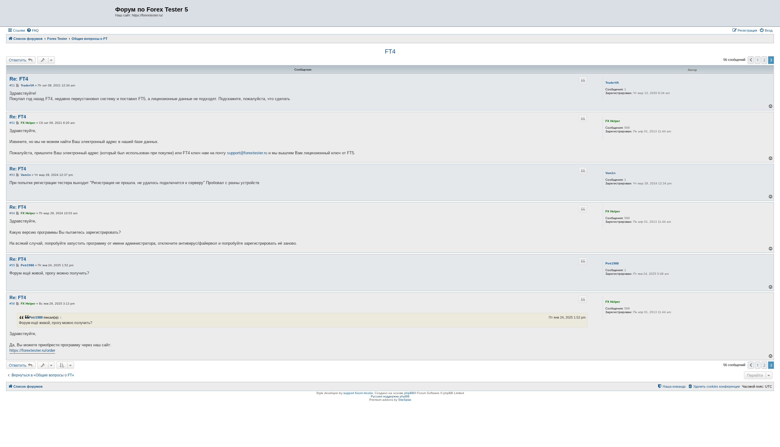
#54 (12, 213)
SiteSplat (404, 399)
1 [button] (758, 60)
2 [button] (764, 60)
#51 (12, 85)
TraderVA (612, 82)
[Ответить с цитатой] (583, 80)
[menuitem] (33, 30)
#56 (12, 303)
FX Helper (612, 121)
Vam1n (610, 173)
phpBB (409, 393)
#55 (12, 265)
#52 (12, 122)
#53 (12, 174)
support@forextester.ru (247, 153)
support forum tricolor (358, 393)
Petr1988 (612, 263)
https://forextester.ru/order (32, 350)
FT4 (390, 51)
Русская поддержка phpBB (390, 396)
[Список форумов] (61, 13)
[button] (751, 60)
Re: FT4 (18, 79)
